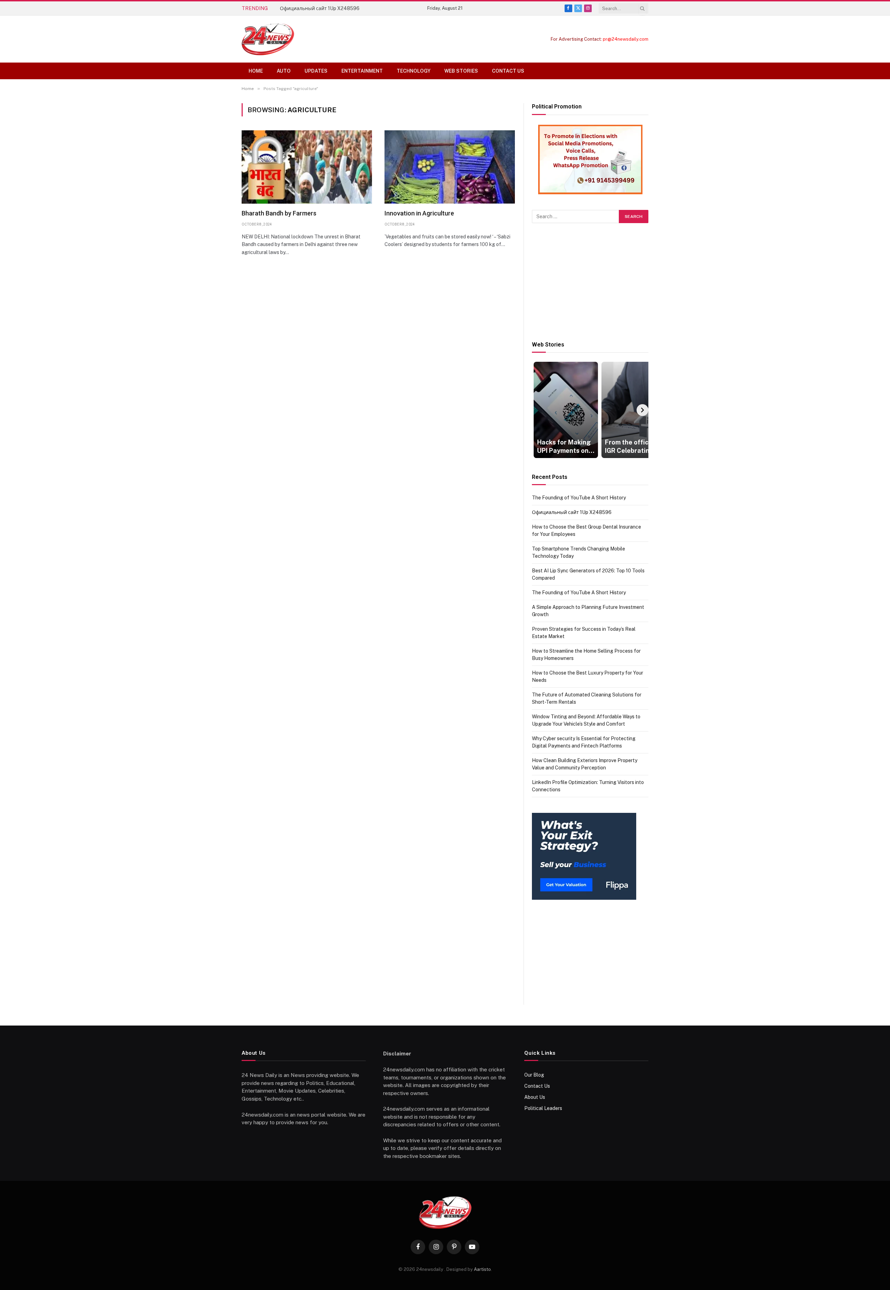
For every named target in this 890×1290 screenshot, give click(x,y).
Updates (316, 71)
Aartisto (482, 1269)
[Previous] (538, 410)
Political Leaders (543, 1108)
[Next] (642, 410)
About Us (534, 1097)
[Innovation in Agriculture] (450, 167)
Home (256, 71)
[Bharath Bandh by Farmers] (307, 167)
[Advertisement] (590, 282)
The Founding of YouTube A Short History (579, 497)
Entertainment (362, 71)
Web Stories (461, 71)
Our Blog (534, 1075)
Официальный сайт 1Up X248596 (319, 8)
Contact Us (508, 71)
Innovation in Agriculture (419, 213)
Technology (413, 71)
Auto (284, 71)
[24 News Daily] (268, 39)
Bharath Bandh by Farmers (279, 213)
